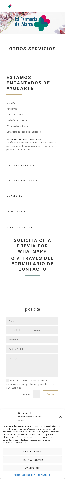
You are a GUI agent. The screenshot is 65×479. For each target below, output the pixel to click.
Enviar (50, 394)
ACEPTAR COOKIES (32, 451)
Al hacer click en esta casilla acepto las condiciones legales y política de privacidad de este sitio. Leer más (31, 384)
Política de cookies (22, 475)
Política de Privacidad (40, 475)
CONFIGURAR (32, 468)
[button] (60, 416)
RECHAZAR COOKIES (32, 459)
